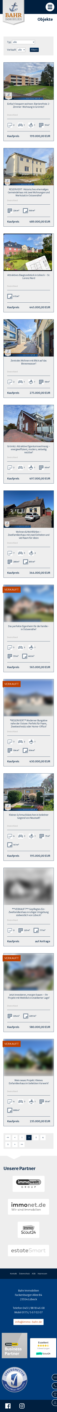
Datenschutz (24, 1274)
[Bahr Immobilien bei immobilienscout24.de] (28, 1230)
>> (22, 1144)
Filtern (34, 49)
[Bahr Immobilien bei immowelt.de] (29, 1184)
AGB (34, 1274)
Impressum (42, 1274)
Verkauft (11, 49)
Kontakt (13, 1274)
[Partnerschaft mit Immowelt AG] (14, 1346)
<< (8, 1137)
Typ (9, 42)
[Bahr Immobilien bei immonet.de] (28, 1207)
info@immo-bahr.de (28, 1322)
